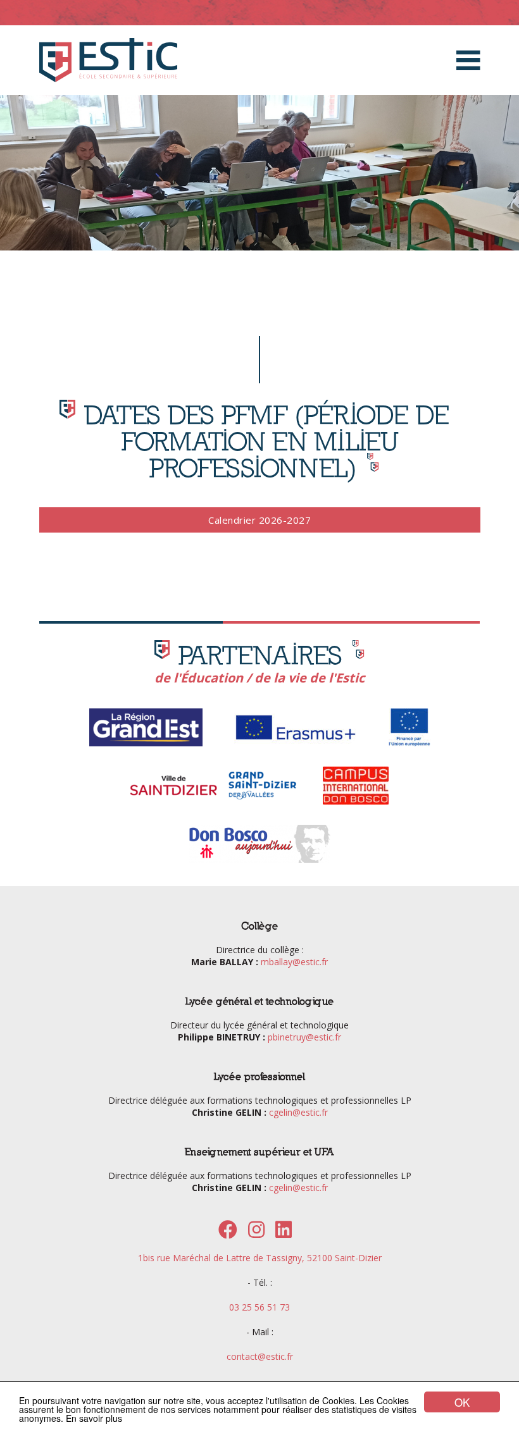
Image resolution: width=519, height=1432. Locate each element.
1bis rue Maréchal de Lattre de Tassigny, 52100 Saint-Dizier (260, 1258)
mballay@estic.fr (294, 962)
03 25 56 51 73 (259, 1307)
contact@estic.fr (260, 1356)
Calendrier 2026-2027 (259, 520)
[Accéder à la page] (146, 745)
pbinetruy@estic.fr (304, 1037)
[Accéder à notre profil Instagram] (256, 1233)
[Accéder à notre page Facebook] (227, 1233)
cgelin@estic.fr (298, 1112)
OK (462, 1402)
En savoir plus (94, 1418)
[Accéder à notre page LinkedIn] (283, 1233)
